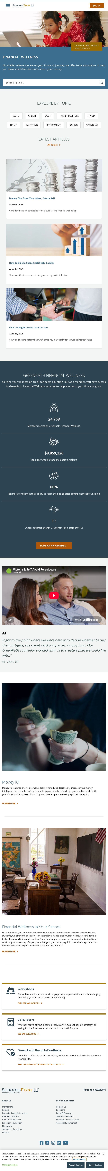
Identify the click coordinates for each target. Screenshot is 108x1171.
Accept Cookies (76, 1165)
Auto (16, 115)
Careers (5, 1110)
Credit (32, 115)
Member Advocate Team (67, 1119)
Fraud (91, 115)
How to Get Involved (11, 1119)
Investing (32, 125)
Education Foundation (12, 1123)
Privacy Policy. (79, 1159)
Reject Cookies (95, 1165)
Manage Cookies (9, 1165)
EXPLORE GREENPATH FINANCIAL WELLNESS (39, 1064)
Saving (73, 125)
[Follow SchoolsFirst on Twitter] (47, 1142)
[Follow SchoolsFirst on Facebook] (41, 1142)
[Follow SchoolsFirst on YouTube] (65, 1142)
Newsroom (7, 1126)
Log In (96, 5)
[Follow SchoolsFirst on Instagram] (53, 1142)
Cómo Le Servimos (65, 1116)
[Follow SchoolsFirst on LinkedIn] (59, 1142)
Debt (48, 115)
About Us (6, 1100)
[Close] (103, 1154)
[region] (54, 1160)
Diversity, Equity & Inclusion (14, 1113)
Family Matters (69, 115)
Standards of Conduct (12, 1129)
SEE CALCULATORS (27, 1033)
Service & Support (65, 1100)
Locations (60, 1110)
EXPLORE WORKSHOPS (29, 1003)
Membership (8, 1106)
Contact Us (61, 1106)
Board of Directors (10, 1116)
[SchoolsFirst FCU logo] (22, 5)
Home (13, 125)
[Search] (101, 82)
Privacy (5, 1132)
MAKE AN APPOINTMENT (54, 545)
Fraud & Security (63, 1113)
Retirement (53, 125)
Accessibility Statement (66, 1123)
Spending (92, 125)
